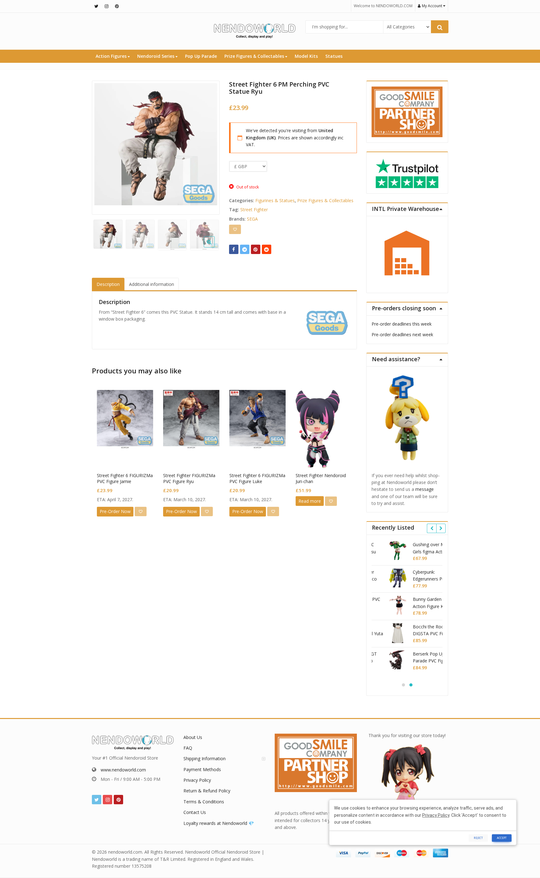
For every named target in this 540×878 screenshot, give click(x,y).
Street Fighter (254, 209)
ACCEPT (502, 838)
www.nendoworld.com (123, 770)
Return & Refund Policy (206, 791)
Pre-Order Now (115, 511)
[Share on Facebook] (233, 249)
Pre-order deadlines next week (402, 334)
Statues (333, 56)
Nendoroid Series (156, 56)
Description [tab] (108, 284)
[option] (155, 144)
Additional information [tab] (151, 284)
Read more (309, 501)
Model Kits (306, 56)
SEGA (252, 219)
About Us (192, 737)
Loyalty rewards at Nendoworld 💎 (218, 823)
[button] (214, 246)
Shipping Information (204, 758)
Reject (478, 838)
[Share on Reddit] (266, 249)
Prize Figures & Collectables (254, 56)
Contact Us (194, 812)
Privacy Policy (197, 780)
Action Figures (112, 56)
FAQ (187, 748)
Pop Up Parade (201, 56)
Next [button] (208, 146)
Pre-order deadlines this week (402, 324)
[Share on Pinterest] (255, 249)
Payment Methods (202, 769)
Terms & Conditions (203, 802)
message (424, 489)
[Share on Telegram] (244, 249)
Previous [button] (103, 146)
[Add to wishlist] (235, 229)
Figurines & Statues (275, 200)
